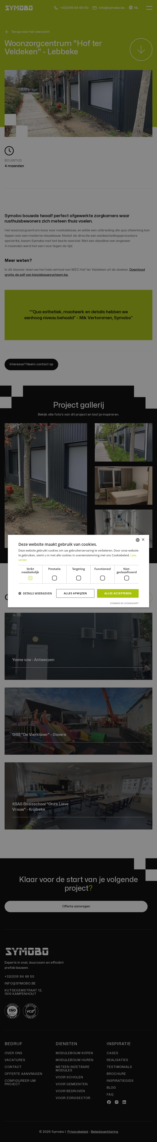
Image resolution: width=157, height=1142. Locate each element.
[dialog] (78, 571)
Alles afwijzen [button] (75, 593)
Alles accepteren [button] (117, 593)
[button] (35, 593)
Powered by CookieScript (124, 603)
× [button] (142, 539)
